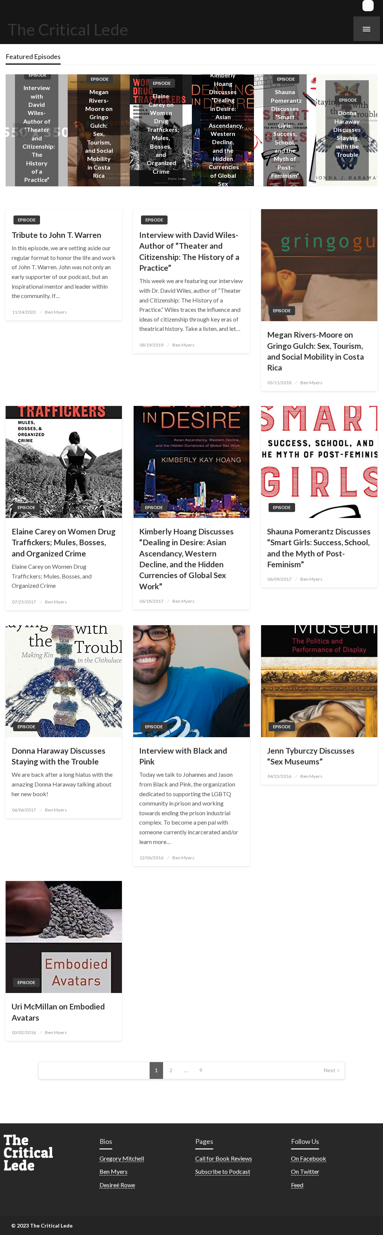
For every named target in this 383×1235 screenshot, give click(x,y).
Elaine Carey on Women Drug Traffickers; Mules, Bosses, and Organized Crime (64, 542)
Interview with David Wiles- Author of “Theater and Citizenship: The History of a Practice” (189, 251)
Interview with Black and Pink (183, 756)
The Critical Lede (67, 29)
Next (329, 1070)
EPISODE (37, 79)
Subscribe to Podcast (222, 1171)
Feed (297, 1184)
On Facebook (308, 1158)
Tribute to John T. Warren (56, 234)
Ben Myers (56, 312)
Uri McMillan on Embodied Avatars (58, 1012)
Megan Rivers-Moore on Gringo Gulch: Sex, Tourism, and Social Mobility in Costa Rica (37, 133)
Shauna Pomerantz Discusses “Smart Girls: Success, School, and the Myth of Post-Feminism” (224, 133)
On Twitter (305, 1171)
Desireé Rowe (117, 1184)
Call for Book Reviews (223, 1158)
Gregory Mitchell (121, 1158)
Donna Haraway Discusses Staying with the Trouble (58, 756)
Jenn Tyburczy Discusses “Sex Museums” (311, 756)
